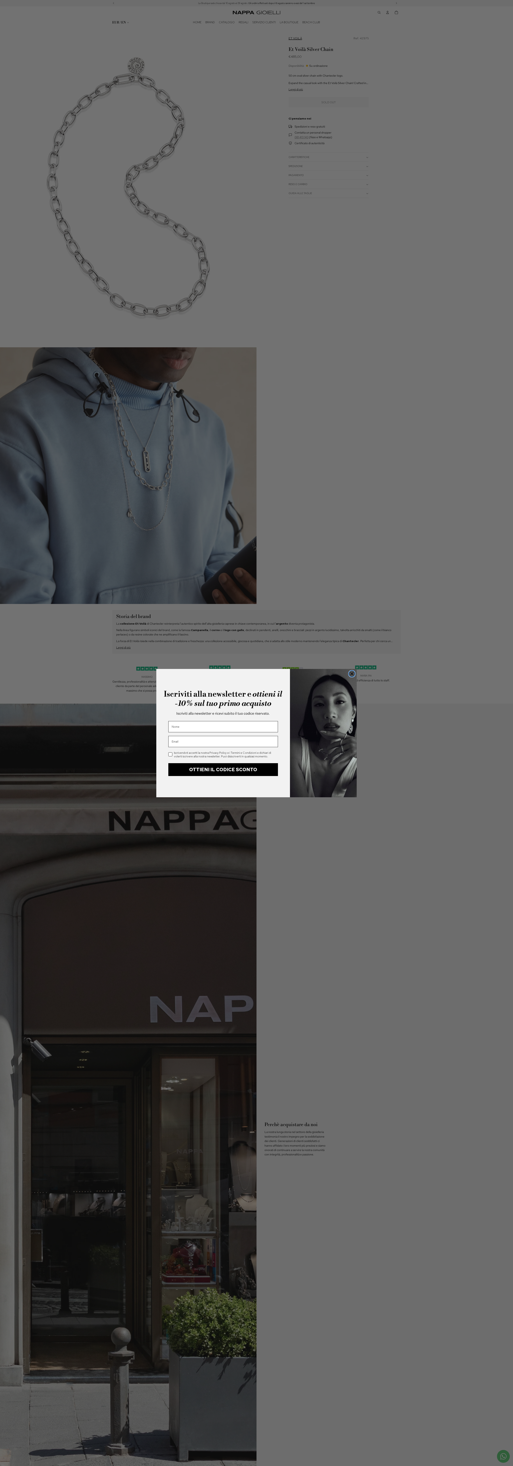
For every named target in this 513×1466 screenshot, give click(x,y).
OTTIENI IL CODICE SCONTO (223, 769)
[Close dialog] (352, 674)
